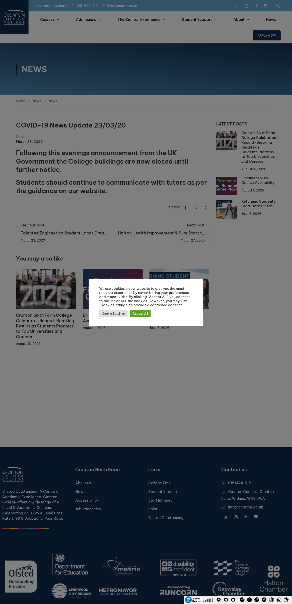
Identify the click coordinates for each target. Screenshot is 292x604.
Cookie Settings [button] (113, 313)
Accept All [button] (140, 313)
